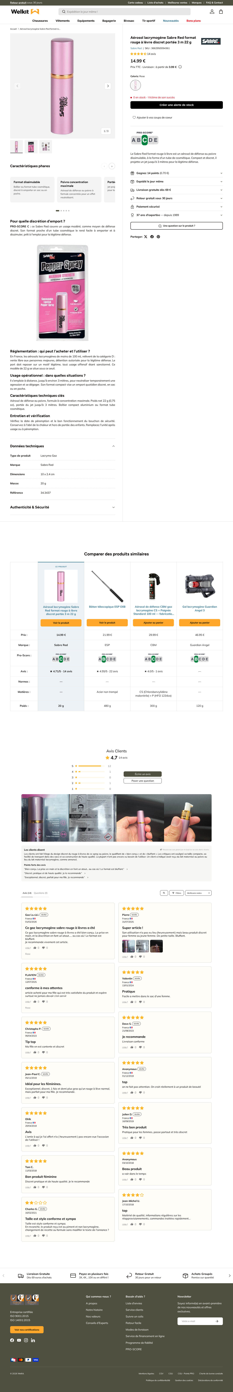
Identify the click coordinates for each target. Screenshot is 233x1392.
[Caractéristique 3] (63, 210)
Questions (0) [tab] (40, 893)
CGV (161, 1373)
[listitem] (45, 818)
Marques (197, 2)
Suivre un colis (134, 1316)
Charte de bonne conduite (211, 1373)
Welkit (21, 1373)
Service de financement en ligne (145, 1336)
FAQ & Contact (214, 2)
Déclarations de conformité (210, 1380)
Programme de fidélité (139, 1342)
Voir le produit (61, 622)
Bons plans (194, 20)
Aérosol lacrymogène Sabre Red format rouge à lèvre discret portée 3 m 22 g (40, 29)
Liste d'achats (155, 2)
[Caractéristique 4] (66, 210)
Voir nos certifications (27, 1329)
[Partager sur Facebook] (152, 237)
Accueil (13, 29)
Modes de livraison (137, 1329)
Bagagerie (109, 20)
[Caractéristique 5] (68, 210)
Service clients (134, 1309)
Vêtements (63, 20)
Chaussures (40, 20)
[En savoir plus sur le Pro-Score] (144, 138)
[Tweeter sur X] (145, 237)
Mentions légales (146, 1373)
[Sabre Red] (211, 41)
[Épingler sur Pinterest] (158, 237)
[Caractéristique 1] (57, 210)
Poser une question (143, 780)
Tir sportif (148, 20)
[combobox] (124, 11)
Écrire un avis (143, 774)
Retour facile (133, 1323)
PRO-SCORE (134, 1349)
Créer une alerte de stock (177, 105)
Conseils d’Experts (97, 1323)
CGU (170, 1373)
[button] (220, 11)
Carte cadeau (135, 2)
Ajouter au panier (153, 622)
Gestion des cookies (184, 1380)
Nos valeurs (93, 1316)
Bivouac (129, 20)
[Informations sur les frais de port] (180, 67)
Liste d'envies (134, 1303)
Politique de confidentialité (158, 1380)
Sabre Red (136, 48)
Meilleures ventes (177, 2)
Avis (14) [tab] (27, 893)
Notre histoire (94, 1309)
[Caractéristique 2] (61, 210)
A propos (91, 1303)
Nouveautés (171, 20)
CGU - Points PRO (186, 1373)
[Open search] (164, 893)
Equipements (86, 20)
